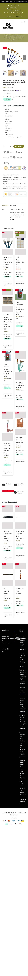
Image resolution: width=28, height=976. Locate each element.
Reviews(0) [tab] (5, 205)
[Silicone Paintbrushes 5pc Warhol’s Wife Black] (7, 517)
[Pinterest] (3, 651)
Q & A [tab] (4, 209)
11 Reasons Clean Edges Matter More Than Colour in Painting (22, 767)
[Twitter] (5, 649)
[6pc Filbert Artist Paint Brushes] (20, 365)
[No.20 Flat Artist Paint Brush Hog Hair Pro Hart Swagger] (7, 426)
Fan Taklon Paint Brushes (16, 177)
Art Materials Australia (17, 637)
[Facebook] (3, 649)
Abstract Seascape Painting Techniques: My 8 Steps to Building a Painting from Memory (22, 681)
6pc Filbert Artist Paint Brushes (20, 385)
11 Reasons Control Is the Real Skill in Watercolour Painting (22, 703)
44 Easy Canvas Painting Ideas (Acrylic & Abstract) (22, 642)
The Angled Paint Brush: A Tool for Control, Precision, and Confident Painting (22, 791)
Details (10, 283)
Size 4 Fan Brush (10, 188)
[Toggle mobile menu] (25, 22)
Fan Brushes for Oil (8, 186)
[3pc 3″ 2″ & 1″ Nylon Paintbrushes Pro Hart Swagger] (7, 243)
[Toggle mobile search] (21, 22)
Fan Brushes (9, 184)
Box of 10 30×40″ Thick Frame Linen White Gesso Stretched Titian (8, 322)
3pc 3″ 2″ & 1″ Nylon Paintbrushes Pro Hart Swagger (8, 262)
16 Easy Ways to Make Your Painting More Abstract (22, 659)
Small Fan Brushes (20, 188)
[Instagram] (7, 649)
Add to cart (18, 146)
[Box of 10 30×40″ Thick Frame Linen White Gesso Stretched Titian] (7, 300)
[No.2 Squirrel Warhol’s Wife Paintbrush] (20, 517)
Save (6, 48)
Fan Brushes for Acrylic (19, 184)
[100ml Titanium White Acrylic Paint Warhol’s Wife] (7, 356)
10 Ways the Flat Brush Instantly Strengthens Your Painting (22, 721)
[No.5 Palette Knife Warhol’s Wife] (20, 574)
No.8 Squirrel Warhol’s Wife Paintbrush (7, 593)
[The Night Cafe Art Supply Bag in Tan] (20, 423)
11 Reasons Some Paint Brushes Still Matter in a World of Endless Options (22, 743)
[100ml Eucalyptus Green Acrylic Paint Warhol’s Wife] (20, 294)
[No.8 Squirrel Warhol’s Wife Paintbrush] (7, 574)
